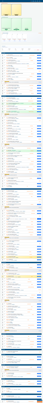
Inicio (30, 1)
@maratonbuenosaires (24, 63)
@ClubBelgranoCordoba (22, 295)
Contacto (39, 1)
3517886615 (17, 134)
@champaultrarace (13, 384)
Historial (37, 1)
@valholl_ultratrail (15, 389)
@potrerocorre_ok (15, 287)
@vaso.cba (13, 88)
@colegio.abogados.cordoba (18, 181)
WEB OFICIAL (39, 55)
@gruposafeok (13, 191)
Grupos (35, 1)
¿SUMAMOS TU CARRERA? (40, 400)
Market (33, 1)
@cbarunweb (15, 58)
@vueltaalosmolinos (11, 357)
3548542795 (17, 344)
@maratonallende (12, 199)
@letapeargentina (12, 367)
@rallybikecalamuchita (21, 109)
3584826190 (13, 362)
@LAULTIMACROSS (13, 344)
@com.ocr (13, 58)
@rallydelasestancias (13, 216)
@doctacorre (15, 235)
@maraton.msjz (14, 257)
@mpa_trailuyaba (12, 164)
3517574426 (19, 376)
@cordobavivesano (14, 244)
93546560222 (17, 384)
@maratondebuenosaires (19, 63)
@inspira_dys (14, 139)
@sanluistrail (15, 126)
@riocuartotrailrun (13, 101)
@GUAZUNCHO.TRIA (13, 134)
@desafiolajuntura (12, 172)
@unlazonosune (14, 194)
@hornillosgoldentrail (14, 232)
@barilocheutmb (16, 325)
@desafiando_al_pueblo (14, 71)
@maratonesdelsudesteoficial (13, 131)
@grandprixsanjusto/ (13, 118)
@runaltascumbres (15, 376)
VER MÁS (40, 114)
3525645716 (17, 216)
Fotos (32, 1)
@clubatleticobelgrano (17, 295)
